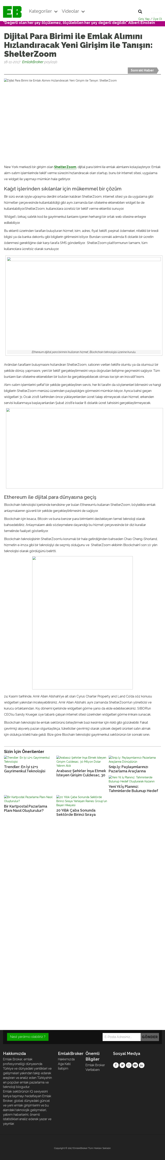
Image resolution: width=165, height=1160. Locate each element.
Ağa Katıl (64, 1064)
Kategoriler (41, 11)
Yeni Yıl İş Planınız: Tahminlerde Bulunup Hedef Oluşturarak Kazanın (133, 788)
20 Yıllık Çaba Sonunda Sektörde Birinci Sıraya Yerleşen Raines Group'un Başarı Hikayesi (78, 812)
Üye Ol (157, 19)
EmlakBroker (32, 62)
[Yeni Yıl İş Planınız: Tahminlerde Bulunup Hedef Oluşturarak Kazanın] (135, 779)
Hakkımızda (66, 1059)
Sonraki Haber (142, 70)
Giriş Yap (144, 19)
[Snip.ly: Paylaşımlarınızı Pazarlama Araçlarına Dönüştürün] (135, 760)
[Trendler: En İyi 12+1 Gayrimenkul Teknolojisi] (30, 760)
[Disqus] (82, 874)
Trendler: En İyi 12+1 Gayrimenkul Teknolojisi (24, 769)
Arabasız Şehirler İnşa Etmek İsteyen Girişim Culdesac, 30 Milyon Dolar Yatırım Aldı (81, 773)
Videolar (71, 11)
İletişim (63, 1068)
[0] (4, 69)
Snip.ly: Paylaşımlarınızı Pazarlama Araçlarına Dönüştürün (128, 769)
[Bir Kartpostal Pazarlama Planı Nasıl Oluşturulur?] (30, 799)
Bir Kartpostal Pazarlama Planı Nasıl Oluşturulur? (25, 808)
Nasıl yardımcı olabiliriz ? (27, 1037)
